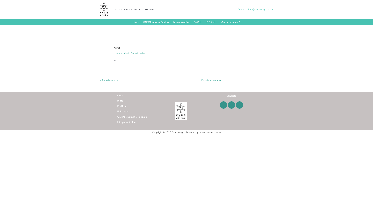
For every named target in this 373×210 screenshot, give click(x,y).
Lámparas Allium (181, 22)
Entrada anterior (108, 80)
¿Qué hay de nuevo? (230, 22)
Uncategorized (122, 53)
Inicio (120, 100)
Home (136, 22)
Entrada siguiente (211, 80)
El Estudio (211, 22)
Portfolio (198, 22)
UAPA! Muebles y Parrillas (156, 22)
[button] (255, 9)
